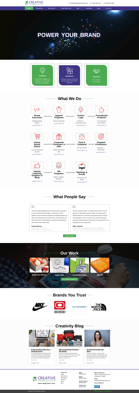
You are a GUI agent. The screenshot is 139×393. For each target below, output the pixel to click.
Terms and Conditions (106, 391)
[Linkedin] (95, 386)
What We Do (51, 8)
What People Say (66, 8)
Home (29, 8)
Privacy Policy (97, 391)
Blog (98, 8)
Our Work (89, 8)
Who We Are (39, 8)
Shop (78, 8)
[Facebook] (98, 386)
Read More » (34, 359)
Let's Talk (108, 8)
